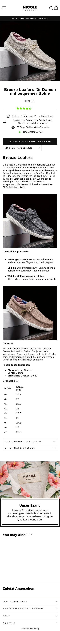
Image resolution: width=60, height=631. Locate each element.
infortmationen (15, 601)
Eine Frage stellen (20, 448)
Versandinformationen (23, 442)
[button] (24, 108)
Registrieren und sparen (23, 608)
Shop (6, 616)
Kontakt (9, 623)
